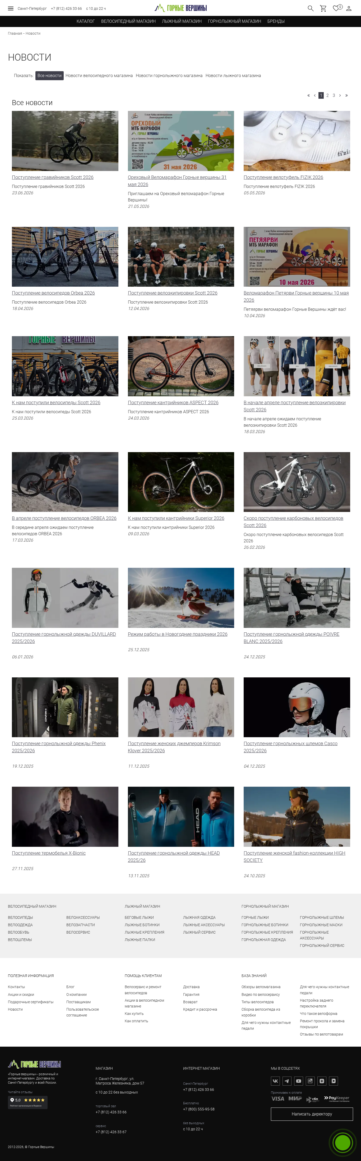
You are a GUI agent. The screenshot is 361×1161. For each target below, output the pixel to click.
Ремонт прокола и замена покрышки (322, 1024)
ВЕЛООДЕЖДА (20, 925)
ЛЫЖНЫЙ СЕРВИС (199, 932)
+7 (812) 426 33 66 (66, 8)
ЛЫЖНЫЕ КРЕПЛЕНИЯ (144, 932)
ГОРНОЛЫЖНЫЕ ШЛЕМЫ (322, 917)
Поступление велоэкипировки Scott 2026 (172, 300)
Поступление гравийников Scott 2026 (53, 184)
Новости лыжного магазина (233, 75)
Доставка (191, 987)
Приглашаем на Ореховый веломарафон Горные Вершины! (177, 191)
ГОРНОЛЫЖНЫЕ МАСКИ (321, 925)
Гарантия (191, 994)
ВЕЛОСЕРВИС (78, 932)
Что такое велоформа (318, 1013)
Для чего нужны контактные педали (266, 1025)
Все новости (50, 75)
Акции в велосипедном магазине (144, 1003)
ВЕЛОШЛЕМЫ (20, 940)
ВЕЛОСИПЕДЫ (20, 917)
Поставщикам (78, 1002)
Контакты (16, 987)
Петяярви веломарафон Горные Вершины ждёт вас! (296, 304)
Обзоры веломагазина (261, 987)
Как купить (134, 1013)
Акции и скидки (21, 994)
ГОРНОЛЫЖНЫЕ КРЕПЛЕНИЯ (267, 932)
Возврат (190, 1002)
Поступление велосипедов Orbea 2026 (53, 300)
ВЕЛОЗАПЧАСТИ (80, 925)
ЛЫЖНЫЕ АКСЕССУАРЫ (204, 925)
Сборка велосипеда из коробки (261, 1012)
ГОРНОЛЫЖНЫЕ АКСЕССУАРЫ (314, 935)
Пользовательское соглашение (82, 1012)
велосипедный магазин (32, 906)
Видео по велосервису (261, 994)
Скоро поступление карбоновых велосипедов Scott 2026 (294, 532)
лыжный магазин (142, 906)
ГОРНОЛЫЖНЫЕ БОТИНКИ (265, 925)
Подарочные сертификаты (31, 1002)
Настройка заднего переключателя (316, 1003)
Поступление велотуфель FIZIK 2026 (283, 184)
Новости (15, 1009)
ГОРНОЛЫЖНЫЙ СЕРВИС (322, 945)
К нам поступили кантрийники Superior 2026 (176, 525)
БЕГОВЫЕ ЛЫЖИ (139, 917)
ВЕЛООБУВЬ (18, 932)
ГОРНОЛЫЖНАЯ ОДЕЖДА (264, 940)
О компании (76, 994)
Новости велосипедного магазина (99, 75)
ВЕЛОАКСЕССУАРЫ (83, 917)
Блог (70, 987)
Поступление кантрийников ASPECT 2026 (173, 410)
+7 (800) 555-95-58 (199, 1109)
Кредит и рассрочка (200, 1009)
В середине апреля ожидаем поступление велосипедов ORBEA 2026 (64, 529)
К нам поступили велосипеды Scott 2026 (56, 410)
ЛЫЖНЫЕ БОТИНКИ (142, 925)
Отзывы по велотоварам (321, 1034)
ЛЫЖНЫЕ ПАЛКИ (140, 940)
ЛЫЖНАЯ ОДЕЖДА (199, 917)
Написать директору (312, 1114)
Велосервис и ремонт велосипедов (143, 990)
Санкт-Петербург (32, 8)
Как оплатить (136, 1021)
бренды (276, 21)
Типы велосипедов (258, 1002)
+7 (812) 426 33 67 (111, 1132)
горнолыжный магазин (265, 906)
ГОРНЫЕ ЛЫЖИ (255, 917)
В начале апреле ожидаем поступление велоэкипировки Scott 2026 (295, 417)
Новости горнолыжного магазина (169, 75)
